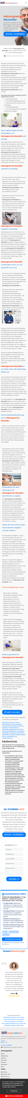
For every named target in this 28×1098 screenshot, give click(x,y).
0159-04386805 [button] (16, 34)
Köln (3, 1066)
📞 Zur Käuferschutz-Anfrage (12, 939)
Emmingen (13, 733)
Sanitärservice (5, 1076)
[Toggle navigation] (26, 2)
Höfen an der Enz (14, 722)
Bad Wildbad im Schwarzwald (15, 731)
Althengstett (6, 724)
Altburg (4, 731)
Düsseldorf (4, 1064)
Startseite (4, 1072)
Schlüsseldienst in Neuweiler (14, 1021)
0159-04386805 (7, 1045)
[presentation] (4, 989)
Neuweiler (19, 724)
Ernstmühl (20, 729)
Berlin (3, 1053)
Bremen (4, 1058)
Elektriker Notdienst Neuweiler (14, 1025)
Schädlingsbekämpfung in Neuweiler (14, 1023)
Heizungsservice (6, 1078)
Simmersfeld (5, 726)
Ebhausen (20, 726)
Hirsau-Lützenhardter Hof (9, 736)
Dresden (4, 1062)
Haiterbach (12, 734)
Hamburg (4, 1060)
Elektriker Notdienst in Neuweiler (14, 1017)
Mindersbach (20, 733)
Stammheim (13, 726)
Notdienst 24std (6, 1074)
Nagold (18, 734)
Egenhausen (5, 722)
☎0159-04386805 (14, 1096)
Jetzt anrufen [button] (13, 712)
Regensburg (5, 1056)
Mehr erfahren (12, 1087)
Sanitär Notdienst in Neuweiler (14, 1019)
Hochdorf (13, 724)
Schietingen (5, 729)
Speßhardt (5, 734)
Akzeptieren (14, 1091)
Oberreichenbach (13, 728)
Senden (13, 879)
